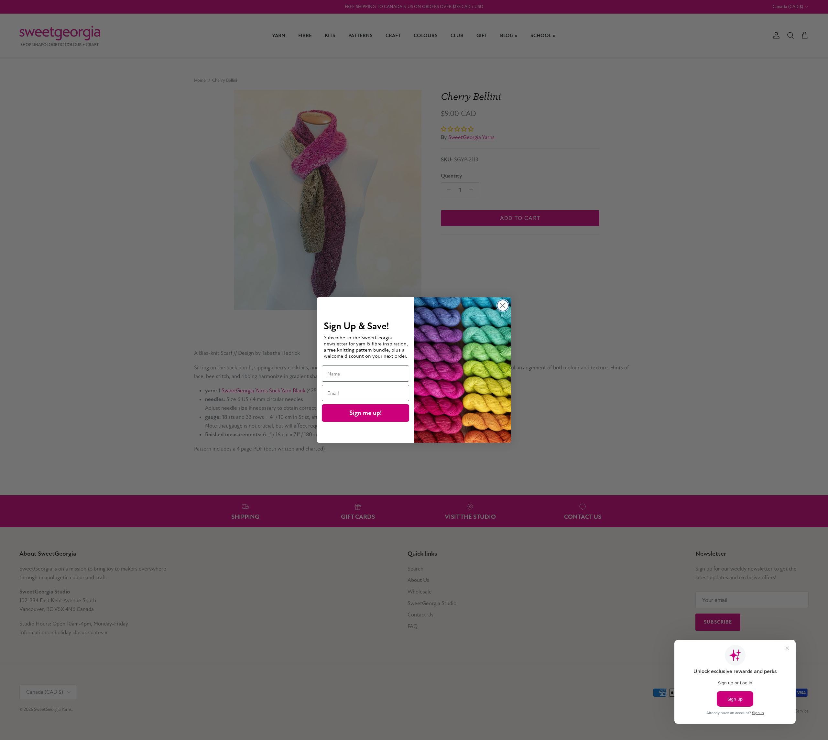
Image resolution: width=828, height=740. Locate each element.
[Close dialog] (502, 305)
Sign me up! (365, 413)
